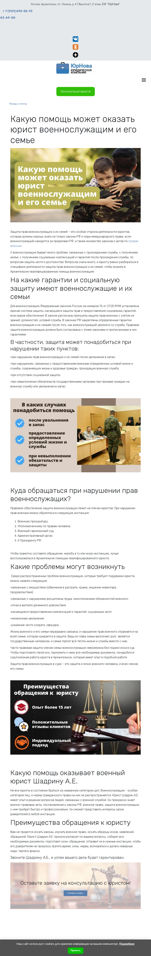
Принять (76, 950)
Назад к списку (18, 103)
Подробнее (126, 943)
